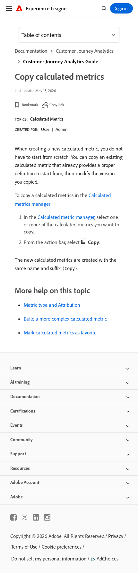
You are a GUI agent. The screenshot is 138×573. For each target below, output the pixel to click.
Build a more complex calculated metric (65, 318)
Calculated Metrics (46, 119)
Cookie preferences (62, 546)
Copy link (56, 104)
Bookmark (30, 104)
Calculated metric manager (66, 217)
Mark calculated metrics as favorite (60, 332)
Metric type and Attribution (52, 305)
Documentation (31, 51)
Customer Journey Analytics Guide (60, 61)
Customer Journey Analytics (85, 51)
